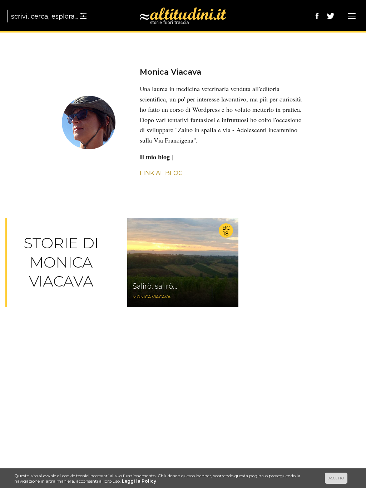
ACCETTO (336, 478)
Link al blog (161, 172)
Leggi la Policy (139, 481)
